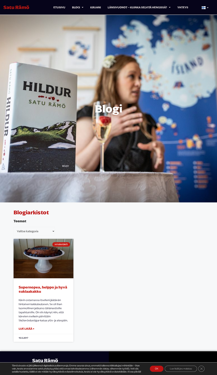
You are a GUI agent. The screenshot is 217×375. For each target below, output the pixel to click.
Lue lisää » (26, 329)
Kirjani (95, 7)
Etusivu (59, 7)
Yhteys (182, 7)
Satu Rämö (16, 7)
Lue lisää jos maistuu (181, 368)
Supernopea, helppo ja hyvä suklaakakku (43, 289)
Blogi (76, 7)
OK (156, 368)
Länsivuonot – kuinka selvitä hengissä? (137, 7)
